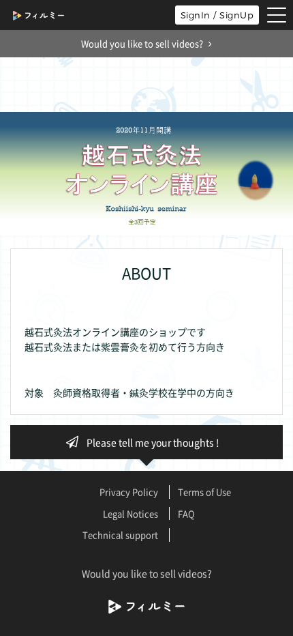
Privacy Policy (128, 491)
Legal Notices (130, 513)
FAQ (186, 513)
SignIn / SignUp (217, 15)
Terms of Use (204, 491)
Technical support (120, 534)
